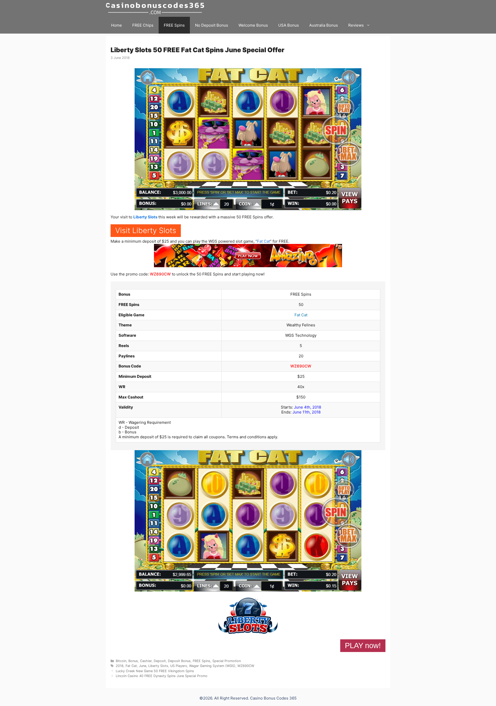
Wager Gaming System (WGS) (212, 666)
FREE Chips (142, 25)
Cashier (146, 661)
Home (116, 25)
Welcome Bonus (253, 25)
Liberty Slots (145, 216)
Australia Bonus (323, 25)
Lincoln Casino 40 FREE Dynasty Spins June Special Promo (161, 676)
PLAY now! (363, 645)
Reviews (356, 25)
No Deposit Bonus (211, 25)
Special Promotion (226, 661)
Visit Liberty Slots (145, 230)
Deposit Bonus (179, 661)
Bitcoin (121, 661)
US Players (178, 666)
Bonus (133, 661)
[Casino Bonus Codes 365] (156, 8)
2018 (119, 666)
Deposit (160, 661)
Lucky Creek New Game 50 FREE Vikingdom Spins (155, 671)
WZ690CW (160, 274)
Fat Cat (263, 241)
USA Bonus (288, 25)
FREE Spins (174, 25)
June (142, 666)
